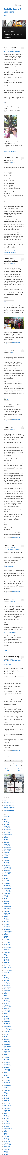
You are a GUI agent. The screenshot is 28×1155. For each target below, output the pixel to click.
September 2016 (8, 1010)
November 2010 (7, 1125)
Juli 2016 (6, 1013)
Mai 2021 (6, 918)
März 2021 (6, 921)
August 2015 (7, 1031)
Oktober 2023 (7, 870)
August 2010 (7, 1130)
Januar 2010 (7, 1141)
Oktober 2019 (7, 949)
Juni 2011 (6, 1113)
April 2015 (6, 1038)
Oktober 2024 (7, 850)
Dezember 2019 (7, 946)
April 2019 (6, 959)
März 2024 (6, 862)
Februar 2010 (7, 1139)
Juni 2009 (6, 1153)
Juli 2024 (6, 855)
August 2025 (7, 836)
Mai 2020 (6, 938)
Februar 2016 (7, 1021)
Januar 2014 (7, 1062)
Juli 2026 (6, 818)
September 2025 (8, 834)
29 (19, 768)
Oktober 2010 (7, 1126)
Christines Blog (7, 804)
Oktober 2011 (7, 1107)
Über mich (6, 31)
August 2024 (7, 854)
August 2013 (7, 1071)
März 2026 (6, 824)
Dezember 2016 (7, 1005)
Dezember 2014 (7, 1044)
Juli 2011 (6, 1112)
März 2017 (6, 1000)
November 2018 (7, 967)
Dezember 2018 (7, 965)
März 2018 (6, 980)
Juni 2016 (6, 1015)
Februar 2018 (7, 982)
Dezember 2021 (7, 906)
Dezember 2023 (7, 867)
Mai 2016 (6, 1016)
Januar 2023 (7, 885)
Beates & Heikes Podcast (10, 799)
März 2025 (6, 842)
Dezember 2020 (7, 926)
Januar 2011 (7, 1121)
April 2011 (6, 1117)
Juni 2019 (6, 956)
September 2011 (8, 1108)
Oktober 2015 (7, 1028)
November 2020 (7, 928)
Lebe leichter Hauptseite (9, 807)
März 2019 (6, 961)
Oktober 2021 (7, 910)
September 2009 (8, 1148)
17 (5, 767)
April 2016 (6, 1018)
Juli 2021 (6, 914)
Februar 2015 (7, 1041)
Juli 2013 (6, 1072)
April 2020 (6, 939)
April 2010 (6, 1136)
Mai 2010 (6, 1135)
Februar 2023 (7, 883)
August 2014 (7, 1051)
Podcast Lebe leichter (8, 37)
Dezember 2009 (7, 1143)
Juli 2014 (6, 1052)
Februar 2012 (7, 1100)
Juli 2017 (6, 993)
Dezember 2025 (7, 829)
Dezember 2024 (7, 847)
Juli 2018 (6, 974)
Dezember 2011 (7, 1103)
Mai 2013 (6, 1075)
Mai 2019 (6, 957)
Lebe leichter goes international (11, 259)
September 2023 (8, 872)
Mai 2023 (6, 878)
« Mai (8, 770)
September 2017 (8, 990)
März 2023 (6, 882)
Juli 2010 (6, 1131)
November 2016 (7, 1006)
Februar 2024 (7, 864)
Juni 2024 (6, 857)
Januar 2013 (7, 1082)
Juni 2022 (6, 896)
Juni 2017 (6, 995)
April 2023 (6, 880)
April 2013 (6, 1077)
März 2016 (6, 1020)
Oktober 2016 (7, 1008)
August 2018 (7, 972)
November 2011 (7, 1105)
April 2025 (6, 841)
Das (14, 242)
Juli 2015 (6, 1033)
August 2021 (7, 913)
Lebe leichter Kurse (8, 28)
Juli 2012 (6, 1092)
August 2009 (7, 1149)
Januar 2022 (7, 905)
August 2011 (7, 1110)
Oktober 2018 (7, 969)
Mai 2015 (6, 1036)
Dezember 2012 (7, 1084)
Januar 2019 (7, 964)
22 (19, 767)
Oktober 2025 (7, 832)
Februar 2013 (7, 1080)
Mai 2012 (6, 1095)
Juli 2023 (6, 875)
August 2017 (7, 992)
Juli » (19, 770)
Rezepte (16, 28)
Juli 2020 (6, 934)
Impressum (19, 34)
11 (8, 765)
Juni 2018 (6, 975)
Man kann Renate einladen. (10, 632)
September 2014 (8, 1049)
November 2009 (7, 1144)
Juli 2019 (6, 954)
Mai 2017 (6, 997)
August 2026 (7, 816)
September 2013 (8, 1069)
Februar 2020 (7, 942)
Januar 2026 (7, 828)
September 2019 (8, 951)
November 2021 (7, 908)
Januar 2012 (7, 1102)
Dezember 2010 (7, 1123)
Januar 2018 (7, 984)
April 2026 (6, 823)
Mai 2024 (6, 859)
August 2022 (7, 893)
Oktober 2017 (7, 988)
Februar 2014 (7, 1061)
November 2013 (7, 1066)
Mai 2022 (6, 898)
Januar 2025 (7, 846)
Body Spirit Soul (8, 800)
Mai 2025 (6, 839)
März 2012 (6, 1098)
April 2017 (6, 998)
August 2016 (7, 1011)
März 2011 (6, 1118)
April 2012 (6, 1097)
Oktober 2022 (7, 890)
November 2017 (7, 987)
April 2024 (6, 860)
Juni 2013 (6, 1074)
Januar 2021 (7, 924)
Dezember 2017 (7, 985)
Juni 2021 (6, 916)
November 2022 (7, 888)
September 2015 (8, 1029)
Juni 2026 (6, 819)
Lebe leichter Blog (16, 150)
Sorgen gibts (9, 350)
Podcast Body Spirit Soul (9, 34)
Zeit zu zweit (9, 427)
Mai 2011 (6, 1115)
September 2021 (8, 911)
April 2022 (6, 900)
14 (16, 765)
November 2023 (7, 869)
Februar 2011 (7, 1120)
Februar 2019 (7, 962)
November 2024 (7, 849)
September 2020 (8, 931)
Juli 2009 (6, 1151)
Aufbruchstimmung (11, 656)
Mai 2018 (6, 977)
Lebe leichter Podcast (9, 810)
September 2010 (8, 1128)
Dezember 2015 (7, 1025)
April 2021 (6, 919)
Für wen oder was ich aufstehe (11, 158)
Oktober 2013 (7, 1067)
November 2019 (7, 947)
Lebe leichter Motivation (9, 809)
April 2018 (6, 979)
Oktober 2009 (7, 1146)
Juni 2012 (6, 1094)
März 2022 (6, 901)
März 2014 (6, 1059)
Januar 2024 (7, 865)
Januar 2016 (7, 1023)
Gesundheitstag (10, 47)
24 (5, 768)
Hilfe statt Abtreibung (9, 805)
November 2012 (7, 1085)
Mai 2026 (6, 821)
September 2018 (8, 970)
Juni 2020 (6, 936)
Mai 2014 (6, 1056)
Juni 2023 (6, 877)
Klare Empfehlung (11, 599)
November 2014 (7, 1046)
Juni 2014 (6, 1054)
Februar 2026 (7, 826)
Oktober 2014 (7, 1048)
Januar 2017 (7, 1003)
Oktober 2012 (7, 1087)
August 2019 (7, 952)
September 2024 (8, 852)
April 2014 (6, 1057)
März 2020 (6, 941)
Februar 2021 (7, 923)
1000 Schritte (9, 545)
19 (10, 767)
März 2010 (6, 1138)
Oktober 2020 (7, 929)
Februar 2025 (7, 844)
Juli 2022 (6, 895)
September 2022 (8, 892)
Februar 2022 (7, 903)
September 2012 (8, 1089)
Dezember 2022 (7, 887)
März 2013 (6, 1079)
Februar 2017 (7, 1002)
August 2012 (7, 1090)
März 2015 (6, 1039)
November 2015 (7, 1026)
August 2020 (7, 933)
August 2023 (7, 873)
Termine (12, 31)
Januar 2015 (7, 1043)
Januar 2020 (7, 944)
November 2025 (7, 831)
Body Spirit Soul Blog (9, 802)
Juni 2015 (6, 1034)
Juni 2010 (6, 1133)
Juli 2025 (6, 837)
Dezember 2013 (7, 1064)
